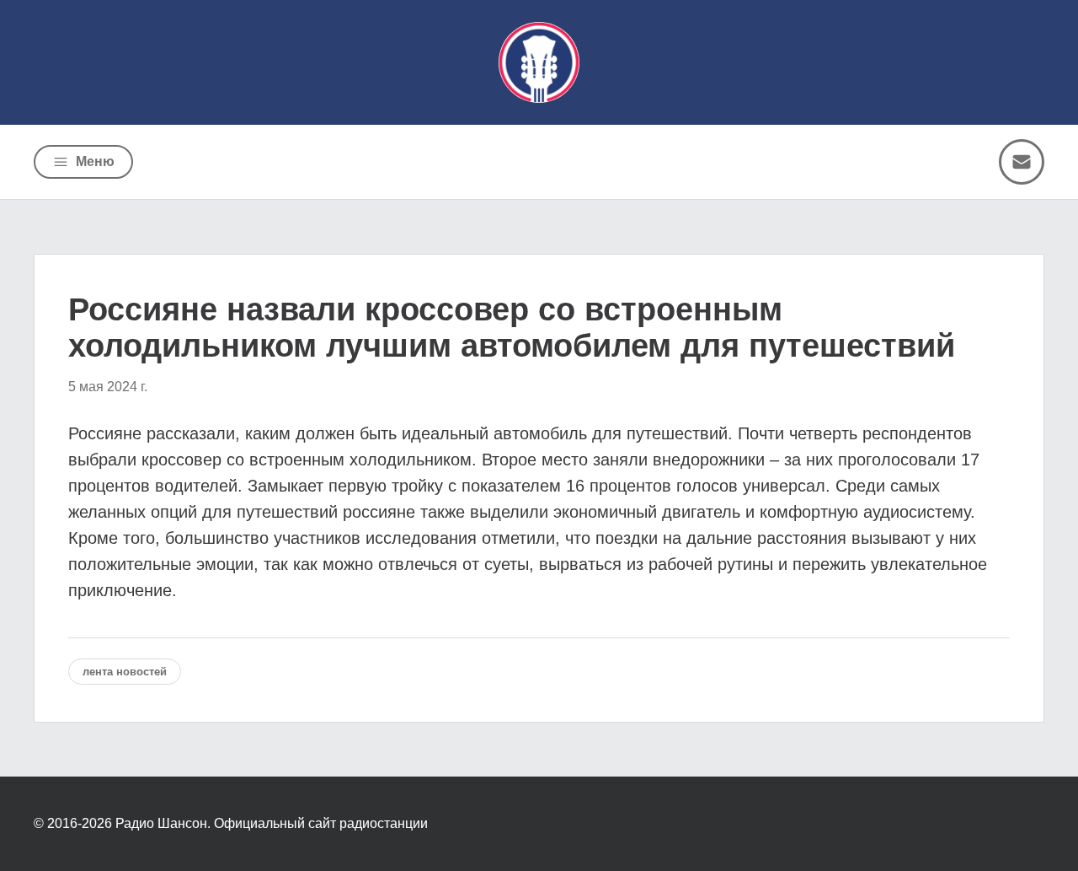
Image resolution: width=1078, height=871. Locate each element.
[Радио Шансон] (539, 62)
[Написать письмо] (1021, 162)
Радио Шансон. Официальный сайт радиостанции (271, 823)
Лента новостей (125, 671)
